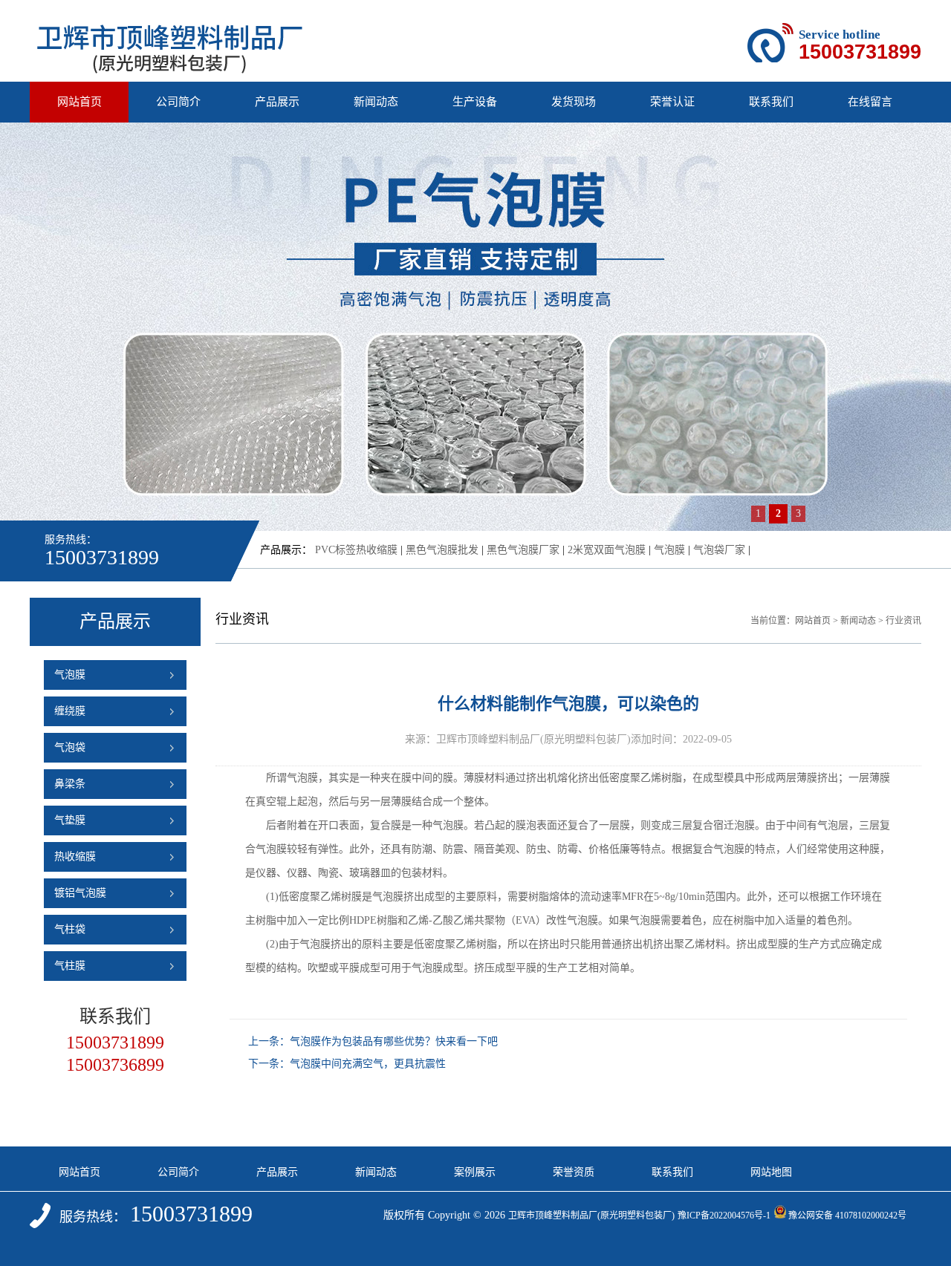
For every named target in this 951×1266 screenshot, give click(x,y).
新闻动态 (376, 102)
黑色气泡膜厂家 (523, 549)
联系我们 (771, 102)
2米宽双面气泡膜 (607, 549)
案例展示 (475, 1172)
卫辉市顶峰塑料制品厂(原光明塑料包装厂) (591, 1215)
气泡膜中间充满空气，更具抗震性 (368, 1063)
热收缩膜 (75, 856)
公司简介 (178, 102)
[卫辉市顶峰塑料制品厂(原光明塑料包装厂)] (170, 68)
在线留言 (870, 102)
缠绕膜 (69, 711)
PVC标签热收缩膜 (356, 549)
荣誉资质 (573, 1172)
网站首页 (79, 102)
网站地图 (771, 1172)
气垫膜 (69, 820)
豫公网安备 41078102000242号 (847, 1215)
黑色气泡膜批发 (442, 549)
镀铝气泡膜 (80, 892)
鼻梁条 (69, 783)
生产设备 (474, 102)
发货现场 (573, 102)
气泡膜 (669, 549)
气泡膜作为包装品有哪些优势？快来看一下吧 (394, 1041)
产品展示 (277, 102)
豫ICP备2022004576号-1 (724, 1215)
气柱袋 (69, 929)
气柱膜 (69, 965)
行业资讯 (903, 621)
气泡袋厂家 (719, 549)
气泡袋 (69, 747)
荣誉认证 (672, 102)
